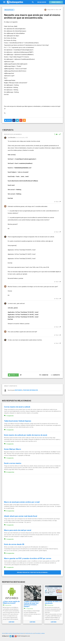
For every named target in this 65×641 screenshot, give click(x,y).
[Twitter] (10, 636)
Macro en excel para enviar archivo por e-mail (22, 502)
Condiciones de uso (29, 633)
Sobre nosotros (8, 633)
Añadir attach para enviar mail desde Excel (20, 516)
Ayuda (14, 633)
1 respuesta (9, 416)
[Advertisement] (24, 100)
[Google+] (15, 636)
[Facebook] (13, 636)
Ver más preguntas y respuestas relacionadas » (32, 572)
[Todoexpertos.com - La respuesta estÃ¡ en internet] (15, 2)
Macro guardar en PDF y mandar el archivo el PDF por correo (27, 558)
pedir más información (30, 390)
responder (18, 390)
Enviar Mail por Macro (12, 449)
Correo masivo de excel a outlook (17, 407)
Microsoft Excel (9, 9)
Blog (18, 633)
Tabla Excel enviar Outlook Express (17, 421)
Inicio (3, 633)
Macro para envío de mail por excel (17, 530)
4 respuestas (10, 511)
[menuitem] (13, 120)
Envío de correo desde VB (14, 544)
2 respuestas (10, 472)
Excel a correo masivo (12, 463)
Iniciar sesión (41, 2)
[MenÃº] (4, 2)
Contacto (22, 633)
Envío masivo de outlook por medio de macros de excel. (25, 435)
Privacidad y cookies (40, 633)
